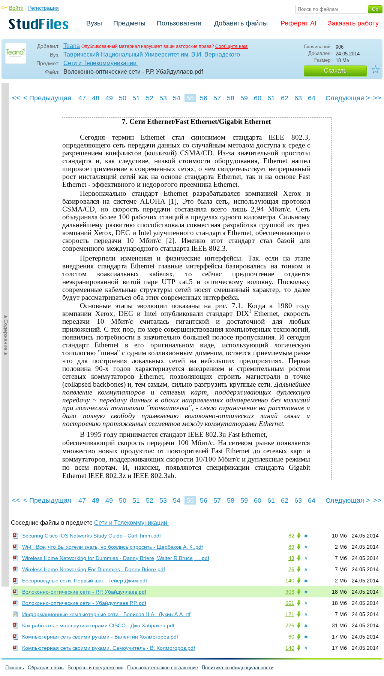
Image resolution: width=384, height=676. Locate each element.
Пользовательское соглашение (162, 667)
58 (230, 98)
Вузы (94, 23)
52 (149, 98)
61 (271, 98)
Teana (71, 46)
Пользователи (179, 23)
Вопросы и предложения (95, 667)
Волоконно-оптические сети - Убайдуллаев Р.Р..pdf (84, 603)
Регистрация (43, 8)
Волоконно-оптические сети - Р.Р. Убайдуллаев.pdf (84, 592)
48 (95, 98)
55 (190, 98)
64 (311, 98)
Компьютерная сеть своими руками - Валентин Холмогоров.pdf (100, 637)
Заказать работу (353, 23)
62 (284, 98)
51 (136, 98)
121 (289, 614)
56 (203, 98)
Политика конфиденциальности (237, 667)
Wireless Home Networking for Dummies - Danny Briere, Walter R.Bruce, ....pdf (115, 558)
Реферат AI (298, 23)
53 (163, 98)
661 (289, 603)
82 (291, 536)
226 (289, 625)
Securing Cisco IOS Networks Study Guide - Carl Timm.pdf (91, 536)
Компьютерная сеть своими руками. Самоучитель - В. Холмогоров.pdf (108, 648)
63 (298, 98)
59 (244, 98)
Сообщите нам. (231, 46)
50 (122, 98)
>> (377, 98)
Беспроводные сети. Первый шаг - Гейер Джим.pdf (84, 581)
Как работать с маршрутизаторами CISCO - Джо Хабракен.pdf (98, 625)
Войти (16, 8)
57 (217, 98)
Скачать (335, 70)
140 (289, 581)
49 (109, 98)
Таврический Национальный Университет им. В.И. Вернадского (151, 54)
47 (82, 98)
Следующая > (348, 98)
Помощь (14, 667)
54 (176, 98)
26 (291, 569)
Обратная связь (46, 667)
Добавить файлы (241, 23)
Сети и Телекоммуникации (100, 63)
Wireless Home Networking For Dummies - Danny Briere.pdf (93, 569)
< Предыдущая (47, 98)
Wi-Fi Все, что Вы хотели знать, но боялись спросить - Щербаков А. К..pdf (112, 547)
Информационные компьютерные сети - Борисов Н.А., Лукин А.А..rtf (106, 614)
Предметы (129, 23)
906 (289, 592)
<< (16, 98)
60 (257, 98)
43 (291, 558)
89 (291, 547)
